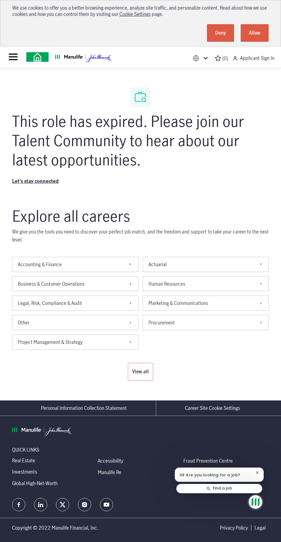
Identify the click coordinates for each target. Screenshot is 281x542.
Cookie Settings (135, 14)
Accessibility (110, 460)
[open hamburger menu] (13, 56)
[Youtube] (106, 504)
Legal (260, 528)
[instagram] (84, 504)
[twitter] (62, 504)
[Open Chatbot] (255, 502)
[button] (140, 371)
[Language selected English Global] (201, 58)
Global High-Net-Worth (35, 483)
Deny (220, 32)
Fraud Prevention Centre (208, 460)
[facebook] (18, 504)
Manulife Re (109, 472)
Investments (24, 471)
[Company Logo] (37, 57)
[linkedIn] (40, 504)
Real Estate (23, 460)
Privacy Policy (234, 528)
